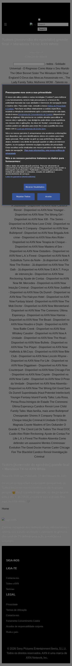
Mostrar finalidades (35, 187)
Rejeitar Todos (23, 197)
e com (19, 129)
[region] (36, 144)
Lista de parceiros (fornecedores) (20, 177)
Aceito (48, 197)
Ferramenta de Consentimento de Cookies (35, 114)
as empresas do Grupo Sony (34, 129)
